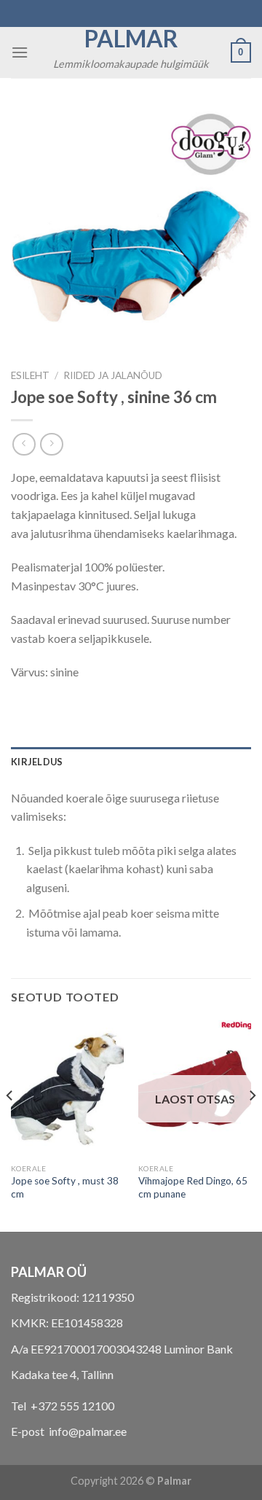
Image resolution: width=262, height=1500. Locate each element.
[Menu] (19, 52)
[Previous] (10, 1124)
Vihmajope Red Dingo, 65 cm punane (192, 1187)
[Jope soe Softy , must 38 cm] (67, 1088)
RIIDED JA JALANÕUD (112, 375)
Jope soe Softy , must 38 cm (65, 1187)
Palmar (131, 38)
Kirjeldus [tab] (37, 761)
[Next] (252, 1124)
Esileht (30, 375)
